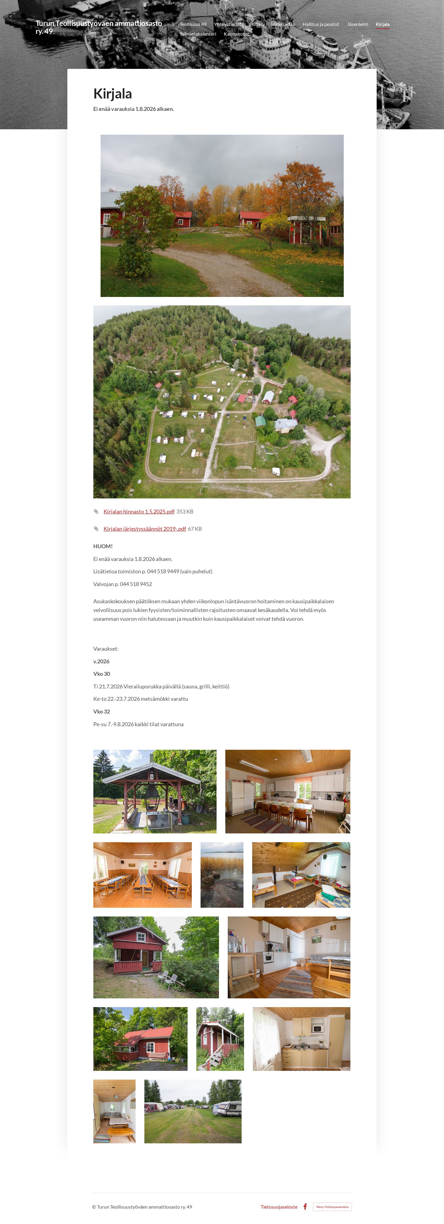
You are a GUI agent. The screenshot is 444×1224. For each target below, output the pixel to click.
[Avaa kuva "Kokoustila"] (142, 875)
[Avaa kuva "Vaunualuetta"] (193, 1111)
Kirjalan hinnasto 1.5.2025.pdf (139, 511)
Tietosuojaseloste (279, 1206)
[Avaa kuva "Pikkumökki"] (220, 1039)
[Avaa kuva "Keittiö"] (287, 791)
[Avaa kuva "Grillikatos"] (155, 791)
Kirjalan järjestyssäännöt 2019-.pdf (145, 528)
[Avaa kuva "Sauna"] (140, 1039)
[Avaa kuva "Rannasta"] (222, 875)
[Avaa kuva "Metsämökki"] (156, 957)
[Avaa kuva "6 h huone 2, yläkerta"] (301, 875)
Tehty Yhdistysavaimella (332, 1207)
